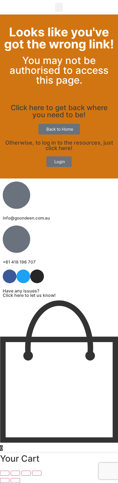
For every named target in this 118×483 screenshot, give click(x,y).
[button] (59, 7)
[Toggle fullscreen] (15, 473)
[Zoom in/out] (4, 473)
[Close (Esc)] (36, 473)
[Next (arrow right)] (15, 480)
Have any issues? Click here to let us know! (29, 293)
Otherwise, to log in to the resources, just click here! (59, 145)
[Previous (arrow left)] (4, 480)
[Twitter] (23, 276)
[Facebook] (9, 276)
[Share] (26, 473)
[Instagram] (37, 276)
